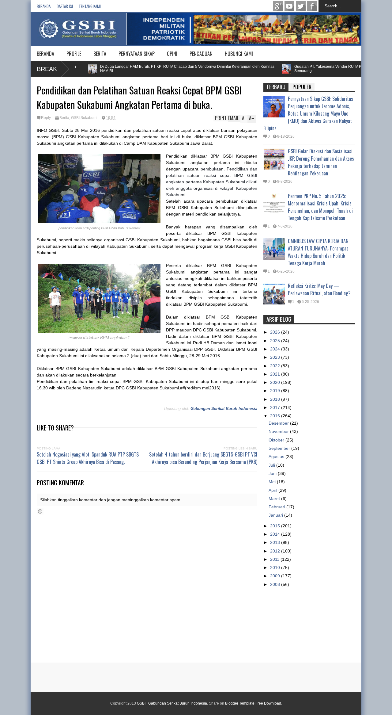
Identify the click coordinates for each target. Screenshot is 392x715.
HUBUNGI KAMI (239, 53)
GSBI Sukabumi (84, 118)
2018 (275, 399)
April (273, 490)
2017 (275, 407)
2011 (275, 559)
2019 (275, 390)
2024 (275, 348)
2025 (275, 340)
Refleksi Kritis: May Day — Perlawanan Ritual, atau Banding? (319, 289)
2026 (275, 332)
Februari (277, 506)
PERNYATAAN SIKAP (137, 53)
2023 (275, 357)
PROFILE (73, 53)
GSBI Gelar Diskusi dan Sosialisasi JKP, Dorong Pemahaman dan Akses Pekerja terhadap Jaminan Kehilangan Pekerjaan (321, 162)
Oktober (277, 440)
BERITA (99, 53)
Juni (273, 473)
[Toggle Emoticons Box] (40, 511)
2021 (275, 374)
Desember (279, 423)
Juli (272, 465)
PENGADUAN (201, 53)
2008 (275, 584)
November (279, 431)
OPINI (172, 53)
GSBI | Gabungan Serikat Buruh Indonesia (172, 703)
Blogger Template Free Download (253, 703)
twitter (301, 6)
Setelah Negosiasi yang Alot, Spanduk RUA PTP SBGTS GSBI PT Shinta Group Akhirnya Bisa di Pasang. (88, 458)
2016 (275, 415)
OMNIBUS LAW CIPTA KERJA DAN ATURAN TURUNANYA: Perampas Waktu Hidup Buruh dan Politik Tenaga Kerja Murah (318, 252)
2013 (275, 542)
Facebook (312, 6)
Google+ (278, 6)
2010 (275, 567)
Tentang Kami (90, 6)
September (280, 448)
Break (47, 69)
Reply (46, 118)
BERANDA (45, 53)
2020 (275, 382)
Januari (276, 515)
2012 (275, 551)
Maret (275, 498)
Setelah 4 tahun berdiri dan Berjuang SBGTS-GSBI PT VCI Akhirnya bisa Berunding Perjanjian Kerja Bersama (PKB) (203, 458)
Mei (273, 481)
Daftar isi (65, 6)
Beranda (44, 6)
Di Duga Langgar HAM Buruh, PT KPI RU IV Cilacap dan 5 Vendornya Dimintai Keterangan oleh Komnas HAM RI (174, 68)
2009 (275, 575)
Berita (64, 118)
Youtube (289, 6)
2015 (275, 525)
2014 (275, 534)
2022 (275, 365)
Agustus (277, 456)
